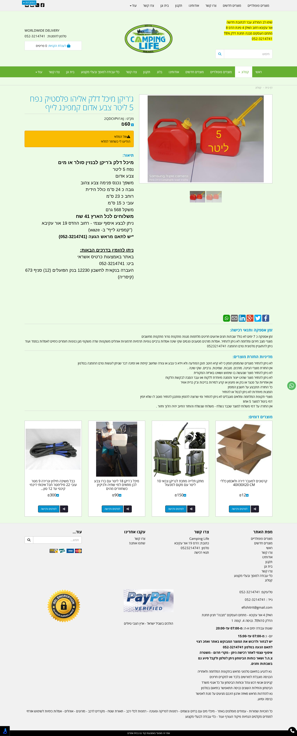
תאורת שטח (115, 711)
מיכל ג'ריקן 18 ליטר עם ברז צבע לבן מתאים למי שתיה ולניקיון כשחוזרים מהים (116, 485)
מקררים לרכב (96, 711)
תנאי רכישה (201, 552)
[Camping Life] (148, 39)
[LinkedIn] (242, 318)
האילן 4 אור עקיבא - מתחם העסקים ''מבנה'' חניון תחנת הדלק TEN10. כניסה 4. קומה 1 (237, 618)
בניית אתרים (133, 733)
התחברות (30, 2)
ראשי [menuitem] (258, 72)
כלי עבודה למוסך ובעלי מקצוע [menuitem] (100, 72)
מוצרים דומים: (260, 416)
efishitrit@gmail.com (257, 607)
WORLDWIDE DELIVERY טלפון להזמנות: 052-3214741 (45, 33)
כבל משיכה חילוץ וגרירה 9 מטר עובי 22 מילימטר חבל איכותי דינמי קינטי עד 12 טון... (53, 485)
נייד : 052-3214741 (258, 599)
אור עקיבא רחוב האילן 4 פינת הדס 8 (249, 27)
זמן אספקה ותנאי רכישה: (251, 330)
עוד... (77, 532)
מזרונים (80, 711)
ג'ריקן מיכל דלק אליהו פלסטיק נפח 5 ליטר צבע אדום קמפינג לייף (82, 103)
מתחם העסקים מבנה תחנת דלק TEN (248, 33)
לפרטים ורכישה (239, 509)
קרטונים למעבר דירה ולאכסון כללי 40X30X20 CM (243, 483)
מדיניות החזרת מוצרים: (252, 356)
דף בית (268, 87)
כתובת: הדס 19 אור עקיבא (191, 543)
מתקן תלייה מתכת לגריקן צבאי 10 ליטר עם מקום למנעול (180, 483)
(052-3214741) (72, 236)
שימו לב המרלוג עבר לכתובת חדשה (249, 22)
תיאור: (128, 155)
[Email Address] (27, 5)
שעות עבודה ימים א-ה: (244, 628)
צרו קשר (201, 532)
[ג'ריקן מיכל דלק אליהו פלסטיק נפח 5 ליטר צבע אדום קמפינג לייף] (197, 197)
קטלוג (258, 87)
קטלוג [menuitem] (244, 72)
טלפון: (205, 548)
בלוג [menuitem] (159, 72)
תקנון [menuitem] (146, 72)
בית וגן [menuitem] (70, 72)
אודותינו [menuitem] (174, 72)
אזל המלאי (120, 136)
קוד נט (142, 733)
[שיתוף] (255, 508)
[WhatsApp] (226, 318)
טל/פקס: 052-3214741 (255, 592)
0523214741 (190, 548)
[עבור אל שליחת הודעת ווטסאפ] (291, 385)
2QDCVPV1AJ (114, 118)
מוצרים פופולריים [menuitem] (221, 72)
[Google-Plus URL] (37, 5)
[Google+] (250, 318)
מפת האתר (262, 532)
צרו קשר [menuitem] (131, 72)
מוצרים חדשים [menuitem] (194, 72)
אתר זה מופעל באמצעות (148, 733)
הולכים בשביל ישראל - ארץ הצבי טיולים (148, 623)
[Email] (234, 318)
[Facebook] (265, 318)
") (131, 229)
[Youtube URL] (32, 5)
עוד (40, 72)
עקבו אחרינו (134, 532)
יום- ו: (234, 650)
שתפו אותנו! (137, 543)
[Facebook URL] (43, 5)
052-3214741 (262, 38)
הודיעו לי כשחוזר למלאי (115, 141)
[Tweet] (257, 318)
